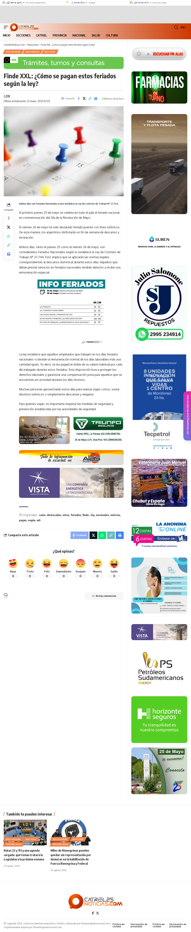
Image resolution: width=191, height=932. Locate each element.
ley (92, 515)
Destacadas (13, 52)
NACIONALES (33, 52)
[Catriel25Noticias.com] (24, 27)
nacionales (102, 515)
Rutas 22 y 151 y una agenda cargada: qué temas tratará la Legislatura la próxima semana (24, 855)
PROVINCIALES (13, 844)
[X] (97, 913)
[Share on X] (84, 99)
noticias (115, 515)
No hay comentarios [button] (106, 596)
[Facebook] (93, 913)
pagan (22, 520)
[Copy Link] (90, 99)
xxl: (39, 520)
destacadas (54, 515)
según (31, 520)
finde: (85, 515)
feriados (76, 515)
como (42, 515)
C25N (7, 96)
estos (65, 515)
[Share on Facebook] (78, 99)
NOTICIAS (50, 52)
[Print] (95, 99)
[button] (7, 27)
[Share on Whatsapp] (8, 236)
